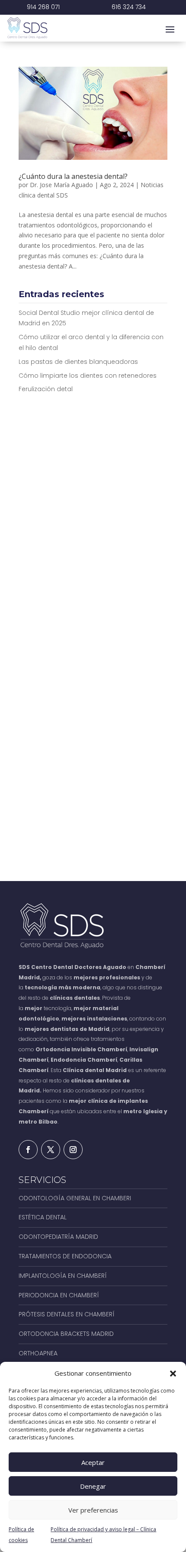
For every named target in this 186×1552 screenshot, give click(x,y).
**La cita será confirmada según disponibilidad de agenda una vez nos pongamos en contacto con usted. (88, 825)
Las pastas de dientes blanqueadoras (78, 361)
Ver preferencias (93, 1510)
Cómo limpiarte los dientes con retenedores (88, 375)
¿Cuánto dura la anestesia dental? (73, 176)
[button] (173, 1373)
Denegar (93, 1486)
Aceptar (93, 1462)
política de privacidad (115, 774)
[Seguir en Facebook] (28, 1149)
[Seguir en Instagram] (73, 1149)
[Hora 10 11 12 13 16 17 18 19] (131, 661)
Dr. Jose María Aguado (61, 185)
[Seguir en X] (50, 1149)
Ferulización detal (46, 389)
